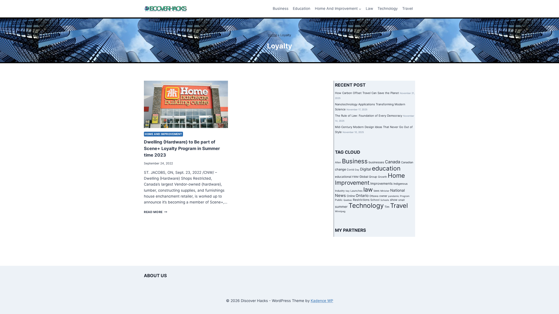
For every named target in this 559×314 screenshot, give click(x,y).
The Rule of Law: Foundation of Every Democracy (368, 115)
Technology (388, 8)
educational (343, 176)
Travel (407, 8)
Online (351, 196)
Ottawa (373, 196)
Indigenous (400, 183)
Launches (356, 190)
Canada (392, 161)
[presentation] (186, 104)
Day (357, 169)
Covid (350, 169)
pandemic (393, 196)
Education (301, 8)
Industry (340, 190)
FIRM (355, 176)
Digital (365, 169)
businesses (376, 162)
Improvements (381, 183)
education (386, 168)
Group (373, 176)
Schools (384, 200)
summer (341, 207)
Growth (382, 176)
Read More (155, 212)
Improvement (352, 182)
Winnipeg (340, 211)
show (393, 199)
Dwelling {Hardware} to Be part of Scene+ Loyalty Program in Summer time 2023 (182, 148)
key (348, 190)
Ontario (362, 195)
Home (272, 35)
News (340, 195)
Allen (338, 162)
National (397, 190)
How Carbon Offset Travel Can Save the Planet (367, 93)
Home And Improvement (163, 134)
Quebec (347, 200)
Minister (384, 190)
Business (280, 8)
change (340, 169)
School (375, 199)
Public (339, 199)
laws (377, 190)
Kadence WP (322, 301)
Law (369, 8)
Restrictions (361, 199)
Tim (387, 206)
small (401, 199)
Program (404, 196)
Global (363, 176)
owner (383, 196)
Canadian (407, 162)
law (368, 189)
